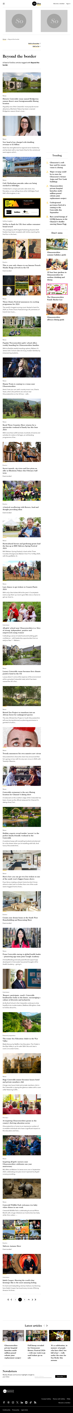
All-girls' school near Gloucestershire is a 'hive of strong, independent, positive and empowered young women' (21, 630)
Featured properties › (9, 1035)
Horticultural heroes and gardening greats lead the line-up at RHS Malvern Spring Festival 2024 (21, 546)
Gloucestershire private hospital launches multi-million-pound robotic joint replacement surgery (58, 192)
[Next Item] (46, 1325)
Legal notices (24, 1410)
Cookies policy (6, 1410)
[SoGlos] (36, 3)
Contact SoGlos (46, 1399)
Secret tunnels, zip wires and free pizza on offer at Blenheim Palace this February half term (20, 470)
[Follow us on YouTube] (26, 1402)
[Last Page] (35, 1299)
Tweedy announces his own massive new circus (22, 753)
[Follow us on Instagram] (13, 1402)
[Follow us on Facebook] (4, 1402)
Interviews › (6, 625)
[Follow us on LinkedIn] (21, 1402)
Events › (5, 262)
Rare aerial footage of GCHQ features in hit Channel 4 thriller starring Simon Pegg (58, 220)
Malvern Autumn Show (12, 1246)
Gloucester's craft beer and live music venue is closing (58, 164)
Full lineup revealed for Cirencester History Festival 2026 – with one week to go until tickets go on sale (36, 1351)
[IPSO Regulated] (9, 1391)
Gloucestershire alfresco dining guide (55, 318)
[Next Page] (32, 1299)
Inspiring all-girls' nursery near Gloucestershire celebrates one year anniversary (17, 1164)
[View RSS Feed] (35, 1402)
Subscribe (60, 1376)
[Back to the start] (8, 1299)
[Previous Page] (11, 1299)
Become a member (59, 3)
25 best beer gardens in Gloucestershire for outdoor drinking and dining (57, 276)
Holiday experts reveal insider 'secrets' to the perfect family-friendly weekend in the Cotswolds (21, 835)
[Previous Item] (44, 1325)
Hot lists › (5, 1117)
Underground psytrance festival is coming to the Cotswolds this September (58, 207)
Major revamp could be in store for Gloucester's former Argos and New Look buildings (58, 177)
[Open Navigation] (4, 4)
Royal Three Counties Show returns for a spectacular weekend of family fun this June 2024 (20, 427)
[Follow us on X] (17, 1402)
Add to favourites (33, 43)
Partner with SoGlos (59, 1399)
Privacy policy (15, 1410)
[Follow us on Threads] (8, 1402)
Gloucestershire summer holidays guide (56, 253)
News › (5, 96)
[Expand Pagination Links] (28, 1299)
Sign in (68, 3)
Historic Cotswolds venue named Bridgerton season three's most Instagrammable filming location (21, 101)
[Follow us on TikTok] (30, 1402)
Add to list (36, 46)
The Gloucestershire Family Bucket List (55, 298)
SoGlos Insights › (8, 221)
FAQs (68, 1399)
